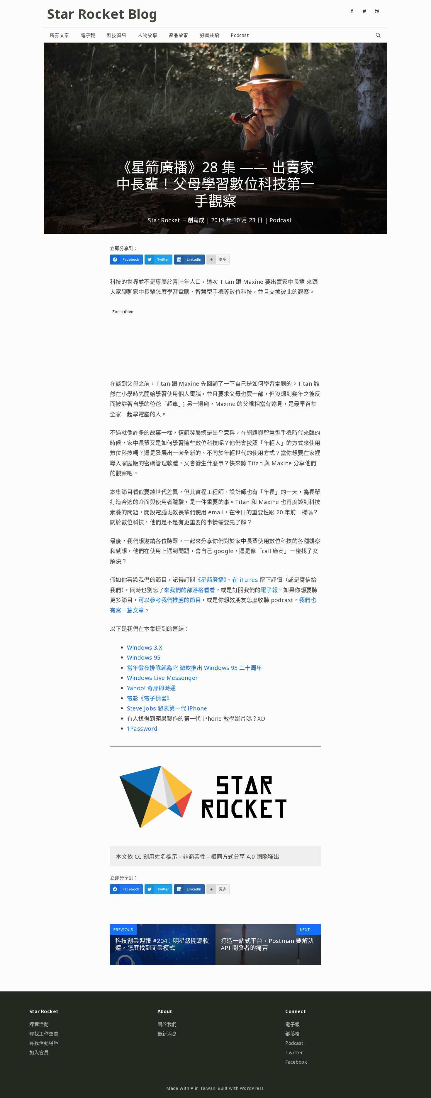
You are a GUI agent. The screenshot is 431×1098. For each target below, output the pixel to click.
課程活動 (39, 1024)
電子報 (88, 35)
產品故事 (178, 35)
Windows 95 (144, 657)
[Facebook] (352, 11)
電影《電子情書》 (149, 698)
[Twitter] (364, 11)
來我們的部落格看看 (189, 590)
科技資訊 (116, 35)
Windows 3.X (144, 647)
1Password (142, 728)
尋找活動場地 (43, 1043)
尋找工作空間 (43, 1033)
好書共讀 (209, 35)
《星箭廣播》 (210, 580)
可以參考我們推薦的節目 (169, 600)
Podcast (240, 35)
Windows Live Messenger (162, 678)
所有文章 (59, 35)
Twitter (294, 1052)
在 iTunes (246, 580)
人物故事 (147, 35)
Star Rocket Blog (102, 14)
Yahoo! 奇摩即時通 (151, 688)
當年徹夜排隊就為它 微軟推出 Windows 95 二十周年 (194, 668)
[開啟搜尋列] (378, 35)
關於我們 (167, 1024)
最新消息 (167, 1033)
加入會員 (39, 1052)
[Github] (377, 11)
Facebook (296, 1062)
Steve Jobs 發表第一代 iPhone (167, 708)
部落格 (292, 1033)
